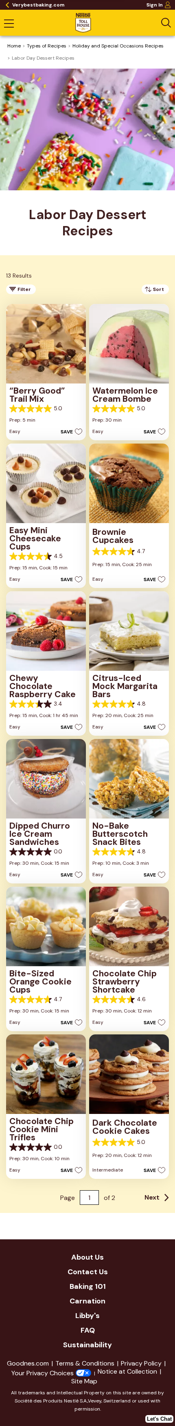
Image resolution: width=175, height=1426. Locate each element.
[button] (69, 431)
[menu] (9, 24)
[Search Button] (166, 23)
